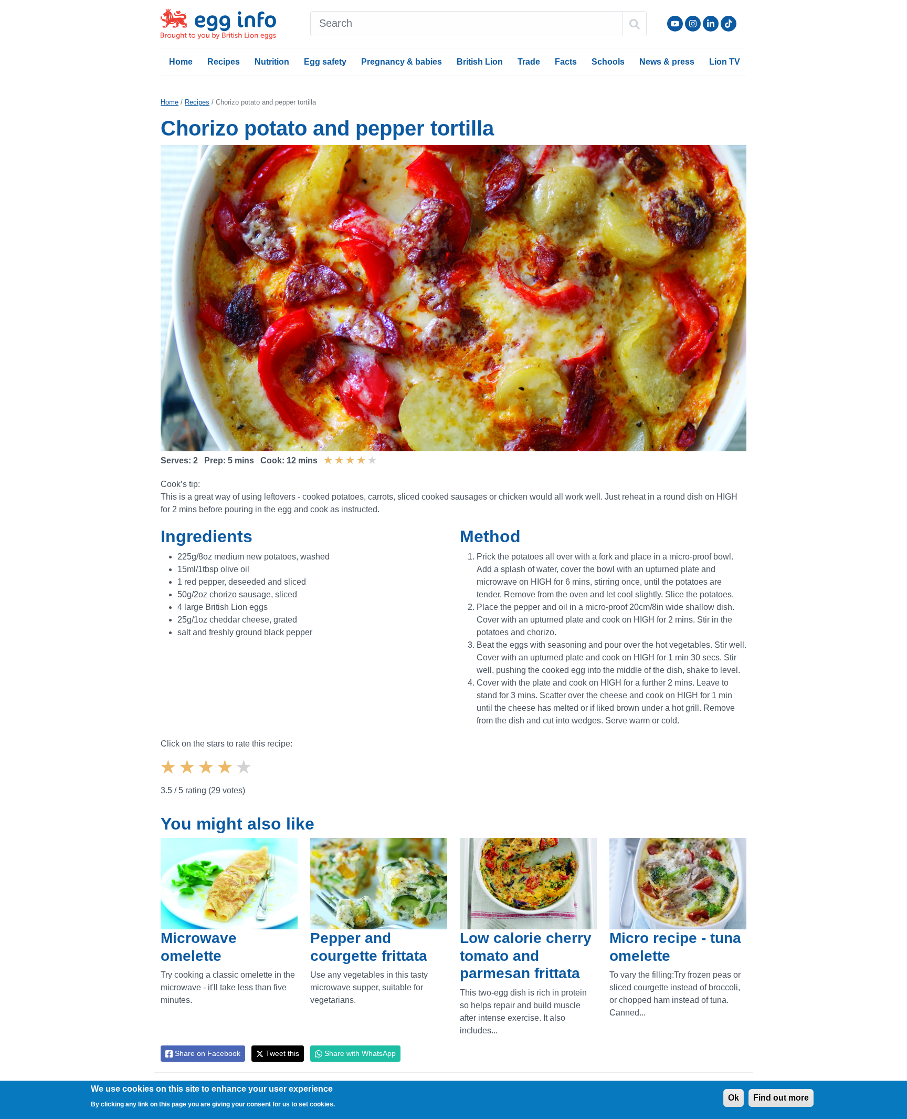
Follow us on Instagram (693, 24)
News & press (666, 61)
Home (181, 61)
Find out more (781, 1097)
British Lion (480, 61)
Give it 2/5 (188, 776)
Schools (608, 61)
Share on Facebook (206, 1053)
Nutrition (272, 61)
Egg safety (325, 61)
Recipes (223, 61)
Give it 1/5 (169, 776)
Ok (733, 1097)
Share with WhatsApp (359, 1053)
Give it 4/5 (226, 776)
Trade (529, 61)
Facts (566, 61)
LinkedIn (711, 24)
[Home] (219, 23)
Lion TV (724, 61)
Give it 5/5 (245, 776)
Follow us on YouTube (675, 24)
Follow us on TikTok (728, 24)
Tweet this (281, 1053)
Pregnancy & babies (401, 61)
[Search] (635, 23)
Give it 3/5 (207, 776)
